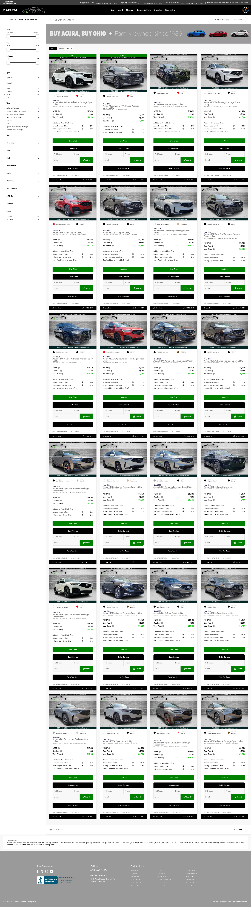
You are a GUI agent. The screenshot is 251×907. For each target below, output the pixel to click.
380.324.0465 (172, 2)
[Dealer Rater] (245, 10)
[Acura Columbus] (33, 10)
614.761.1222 (87, 3)
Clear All (53, 48)
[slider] (8, 36)
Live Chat (73, 141)
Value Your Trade (72, 168)
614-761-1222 (128, 3)
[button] (94, 74)
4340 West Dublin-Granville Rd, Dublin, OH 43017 (228, 3)
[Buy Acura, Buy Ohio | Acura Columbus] (148, 34)
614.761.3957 (89, 180)
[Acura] (10, 10)
